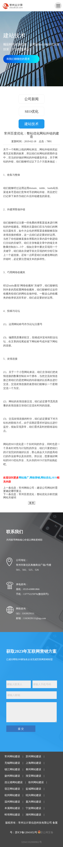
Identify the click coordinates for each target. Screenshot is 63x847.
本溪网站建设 (12, 808)
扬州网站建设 (12, 775)
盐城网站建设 (33, 788)
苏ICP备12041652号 (26, 832)
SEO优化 (31, 111)
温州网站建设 (12, 801)
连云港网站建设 (14, 782)
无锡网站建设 (12, 762)
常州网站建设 (12, 756)
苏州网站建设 (33, 756)
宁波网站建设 (33, 808)
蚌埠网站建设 (12, 814)
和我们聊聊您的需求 (18, 59)
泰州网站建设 (33, 769)
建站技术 (31, 124)
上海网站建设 (33, 762)
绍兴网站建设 (33, 795)
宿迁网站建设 (12, 788)
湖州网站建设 (33, 814)
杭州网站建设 (12, 795)
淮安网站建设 (33, 775)
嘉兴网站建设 (33, 801)
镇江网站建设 (12, 769)
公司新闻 (31, 99)
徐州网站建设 (36, 782)
